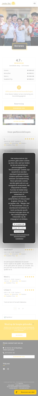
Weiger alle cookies (19, 228)
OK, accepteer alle (19, 224)
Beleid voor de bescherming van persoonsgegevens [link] (19, 235)
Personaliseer (19, 231)
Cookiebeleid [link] (19, 239)
